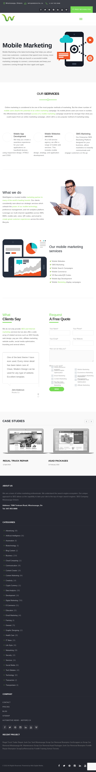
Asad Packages (58, 461)
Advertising (10, 531)
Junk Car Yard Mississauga (34, 742)
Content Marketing (12, 575)
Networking (10, 650)
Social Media (10, 665)
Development (10, 595)
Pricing (6, 707)
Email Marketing (12, 615)
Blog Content (10, 551)
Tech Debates (11, 670)
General (8, 625)
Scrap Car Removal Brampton (58, 742)
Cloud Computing (12, 561)
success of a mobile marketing (43, 114)
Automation (10, 541)
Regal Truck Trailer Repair (12, 742)
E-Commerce (10, 605)
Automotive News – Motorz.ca (16, 720)
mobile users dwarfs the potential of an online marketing (26, 111)
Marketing (62, 282)
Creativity (9, 580)
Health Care (10, 635)
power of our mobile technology (24, 206)
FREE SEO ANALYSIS (83, 9)
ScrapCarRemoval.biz (25, 749)
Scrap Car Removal (42, 745)
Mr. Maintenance (27, 745)
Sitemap (6, 716)
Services (9, 660)
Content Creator (11, 570)
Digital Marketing (12, 600)
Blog (4, 711)
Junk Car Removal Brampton (74, 745)
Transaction (10, 680)
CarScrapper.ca (76, 742)
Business (9, 556)
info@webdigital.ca (35, 3)
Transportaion (11, 685)
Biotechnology (11, 546)
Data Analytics (11, 590)
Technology (10, 675)
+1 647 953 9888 (54, 3)
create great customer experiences (16, 219)
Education (9, 610)
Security (9, 655)
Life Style (9, 645)
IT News (9, 640)
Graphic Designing (12, 630)
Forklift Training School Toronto (46, 749)
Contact (6, 702)
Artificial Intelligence (13, 536)
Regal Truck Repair (15, 461)
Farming (9, 620)
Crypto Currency (12, 585)
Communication (11, 566)
